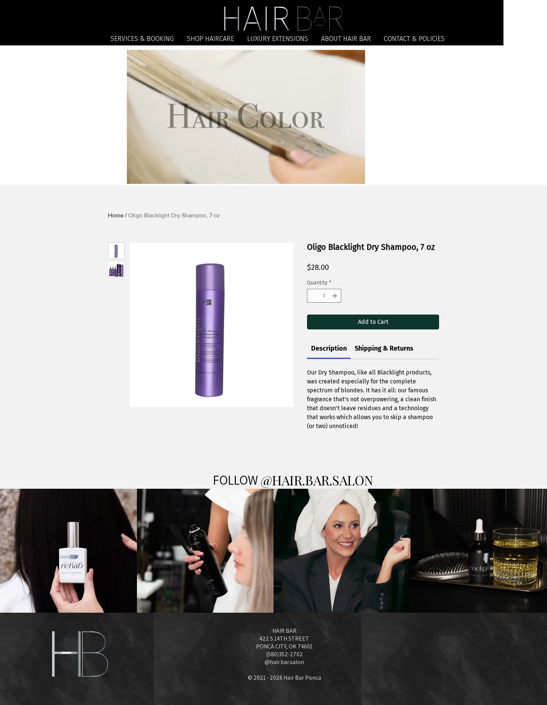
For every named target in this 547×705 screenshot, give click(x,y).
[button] (355, 176)
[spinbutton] (324, 295)
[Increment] (335, 295)
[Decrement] (312, 295)
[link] (329, 348)
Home (116, 215)
